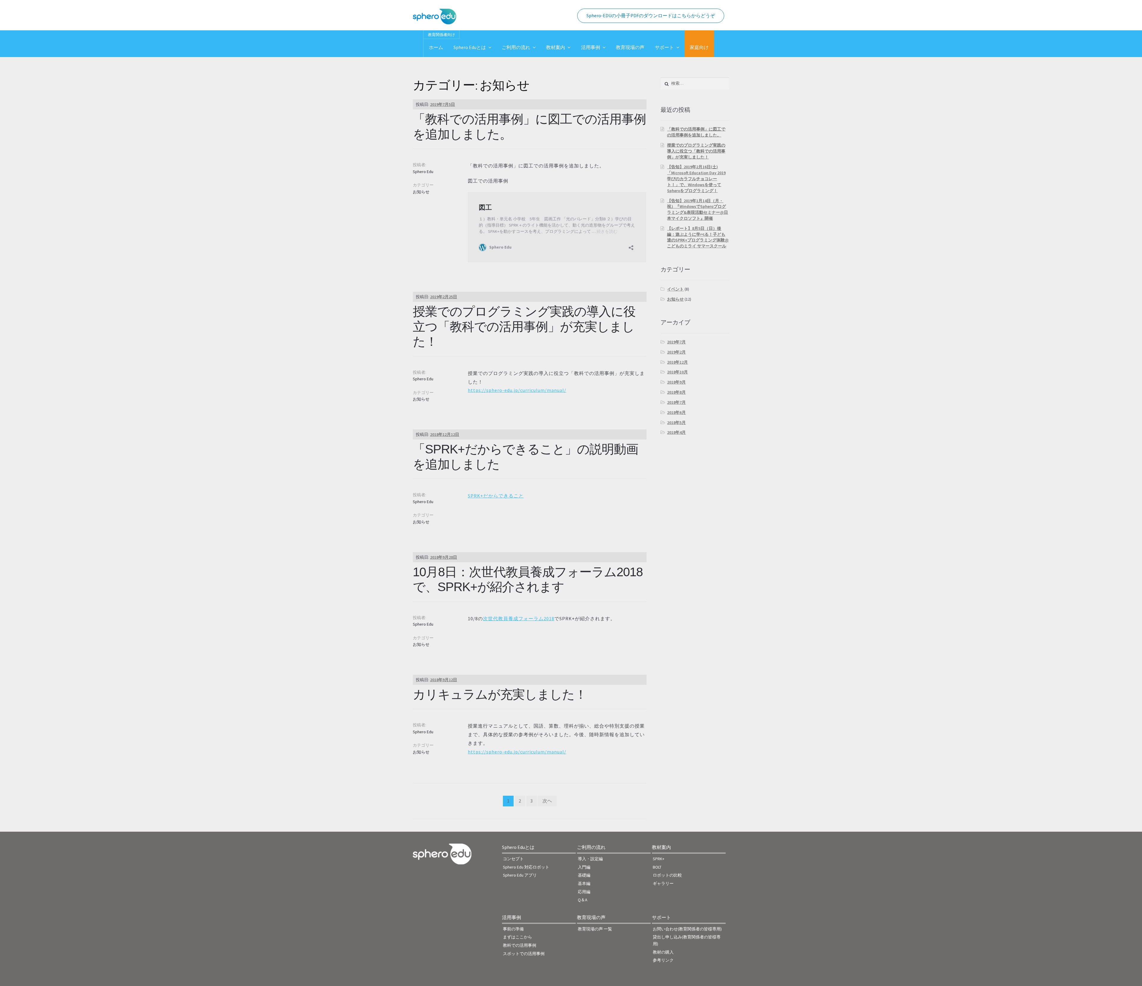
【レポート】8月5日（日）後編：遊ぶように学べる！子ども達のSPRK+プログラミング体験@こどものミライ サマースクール (698, 237)
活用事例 (590, 47)
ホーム (436, 47)
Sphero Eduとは (470, 47)
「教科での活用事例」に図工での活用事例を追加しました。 (696, 132)
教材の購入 (663, 952)
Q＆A (582, 899)
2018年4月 (676, 432)
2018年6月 (676, 412)
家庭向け (699, 47)
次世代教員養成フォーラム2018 (518, 618)
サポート (664, 47)
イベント (675, 289)
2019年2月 (676, 352)
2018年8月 (676, 392)
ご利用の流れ (516, 47)
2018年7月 (676, 402)
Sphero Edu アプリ (520, 875)
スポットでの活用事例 (524, 953)
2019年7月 (676, 342)
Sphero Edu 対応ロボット (526, 867)
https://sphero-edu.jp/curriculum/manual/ (517, 390)
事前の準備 (513, 929)
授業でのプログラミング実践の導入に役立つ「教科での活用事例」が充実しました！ (524, 326)
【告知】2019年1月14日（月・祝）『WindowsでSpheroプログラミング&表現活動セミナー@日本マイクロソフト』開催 (697, 209)
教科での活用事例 (519, 945)
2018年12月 (677, 362)
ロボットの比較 (667, 875)
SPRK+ (658, 858)
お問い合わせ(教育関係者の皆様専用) (687, 929)
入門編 (584, 867)
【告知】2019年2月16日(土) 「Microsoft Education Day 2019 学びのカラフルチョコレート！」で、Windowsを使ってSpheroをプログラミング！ (696, 178)
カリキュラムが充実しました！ (500, 694)
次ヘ (547, 801)
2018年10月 (677, 372)
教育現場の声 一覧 (595, 929)
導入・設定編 (590, 858)
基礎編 (584, 875)
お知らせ (421, 191)
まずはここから (517, 937)
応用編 (584, 891)
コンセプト (513, 858)
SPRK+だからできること (496, 496)
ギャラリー (663, 883)
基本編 (584, 883)
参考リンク (663, 960)
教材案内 (555, 47)
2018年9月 (676, 382)
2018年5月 (676, 422)
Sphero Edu (423, 171)
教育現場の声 (630, 47)
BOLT (657, 867)
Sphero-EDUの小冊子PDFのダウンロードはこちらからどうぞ (650, 15)
